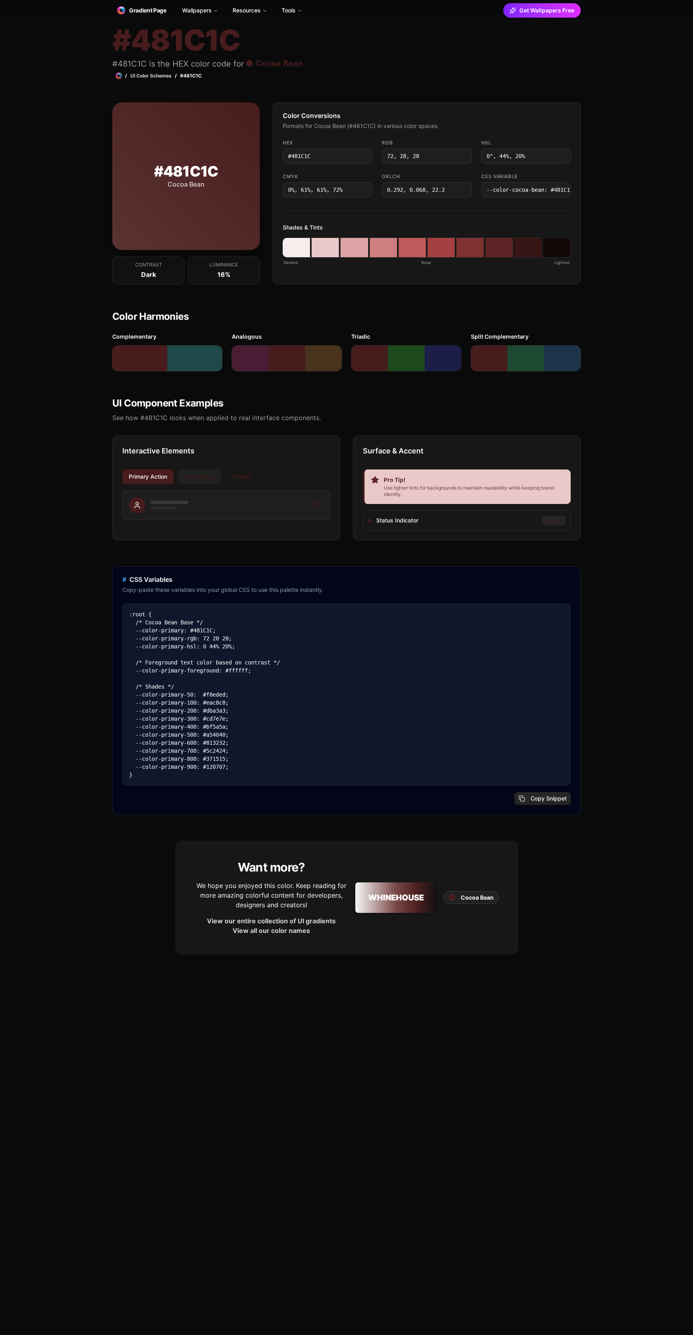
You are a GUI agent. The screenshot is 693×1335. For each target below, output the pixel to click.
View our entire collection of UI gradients (271, 921)
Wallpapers (197, 10)
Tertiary (242, 476)
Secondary (199, 476)
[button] (296, 247)
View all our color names (271, 931)
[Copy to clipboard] (365, 156)
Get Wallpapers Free (546, 10)
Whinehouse (396, 897)
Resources (247, 10)
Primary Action (148, 476)
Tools (289, 10)
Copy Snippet (549, 798)
